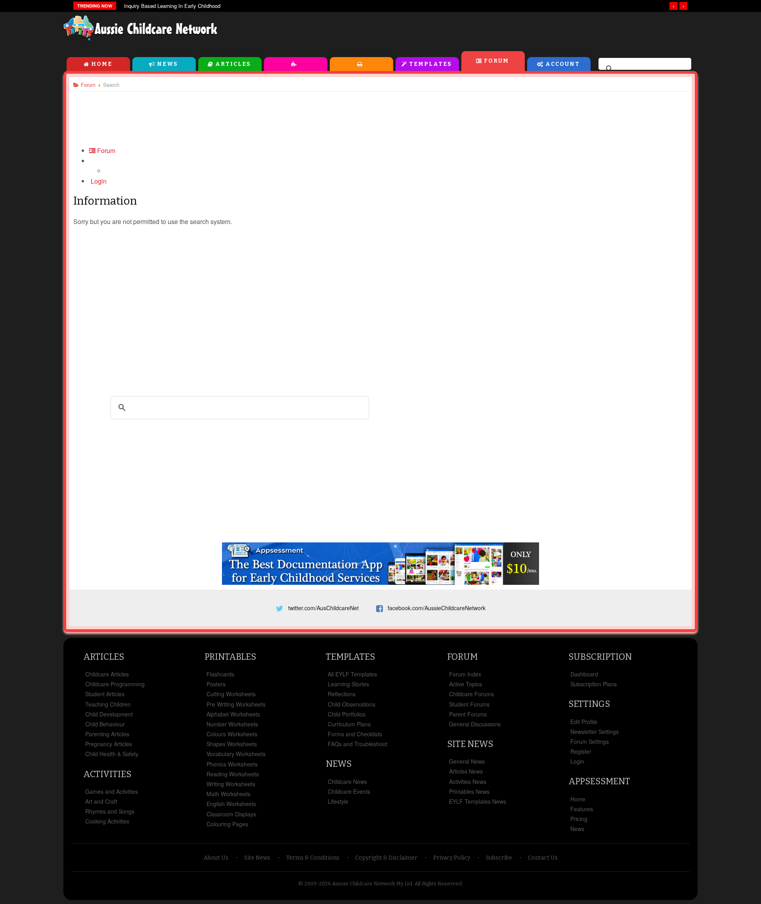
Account (562, 64)
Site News (470, 744)
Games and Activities (111, 791)
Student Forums (469, 704)
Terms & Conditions (312, 857)
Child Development (109, 714)
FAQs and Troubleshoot (357, 744)
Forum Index (465, 674)
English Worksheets (231, 804)
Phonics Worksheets (232, 764)
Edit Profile (583, 722)
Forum (496, 60)
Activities (295, 64)
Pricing (578, 819)
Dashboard (584, 674)
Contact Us (543, 857)
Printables (361, 64)
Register (580, 751)
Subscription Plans (593, 684)
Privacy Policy (451, 857)
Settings (589, 704)
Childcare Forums (471, 694)
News (167, 64)
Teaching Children (108, 704)
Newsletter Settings (594, 731)
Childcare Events (349, 791)
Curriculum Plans (349, 724)
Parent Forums (468, 714)
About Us (216, 857)
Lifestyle (338, 801)
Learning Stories (348, 684)
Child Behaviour (105, 724)
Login (577, 761)
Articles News (466, 771)
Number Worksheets (232, 724)
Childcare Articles (107, 674)
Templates (430, 64)
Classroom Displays (231, 814)
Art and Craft (101, 801)
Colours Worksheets (232, 734)
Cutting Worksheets (231, 694)
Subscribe (499, 857)
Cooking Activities (107, 821)
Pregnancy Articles (108, 744)
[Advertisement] (518, 31)
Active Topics (465, 684)
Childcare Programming (115, 684)
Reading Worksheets (233, 774)
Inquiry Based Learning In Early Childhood (172, 6)
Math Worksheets (228, 794)
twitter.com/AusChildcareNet (323, 608)
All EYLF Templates (352, 674)
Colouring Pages (227, 824)
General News (467, 761)
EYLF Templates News (477, 801)
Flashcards (220, 674)
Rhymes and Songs (109, 811)
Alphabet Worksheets (233, 714)
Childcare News (347, 781)
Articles (233, 64)
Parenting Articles (107, 734)
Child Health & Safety (111, 754)
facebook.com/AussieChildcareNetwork (437, 608)
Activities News (467, 781)
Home (101, 64)
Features (581, 809)
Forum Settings (589, 741)
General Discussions (475, 724)
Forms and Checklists (355, 734)
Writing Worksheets (231, 784)
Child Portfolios (346, 714)
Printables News (469, 791)
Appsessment (599, 781)
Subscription (600, 656)
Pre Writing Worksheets (236, 704)
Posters (216, 684)
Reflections (342, 694)
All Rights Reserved (438, 884)
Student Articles (104, 694)
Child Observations (351, 704)
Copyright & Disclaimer (386, 857)
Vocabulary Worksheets (236, 754)
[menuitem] (98, 181)
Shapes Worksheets (232, 744)
